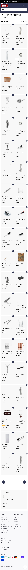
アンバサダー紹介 (18, 526)
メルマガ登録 (4, 549)
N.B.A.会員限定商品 (18, 528)
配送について (4, 517)
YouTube (3, 538)
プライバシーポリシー (6, 522)
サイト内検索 (4, 528)
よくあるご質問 (4, 531)
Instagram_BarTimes (6, 540)
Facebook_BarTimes (6, 542)
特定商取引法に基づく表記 (7, 526)
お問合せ (16, 524)
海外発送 (16, 522)
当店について (17, 517)
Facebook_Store (5, 547)
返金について (4, 519)
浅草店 (15, 519)
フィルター (6, 21)
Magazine (3, 536)
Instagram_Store (5, 545)
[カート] (22, 5)
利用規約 (3, 524)
